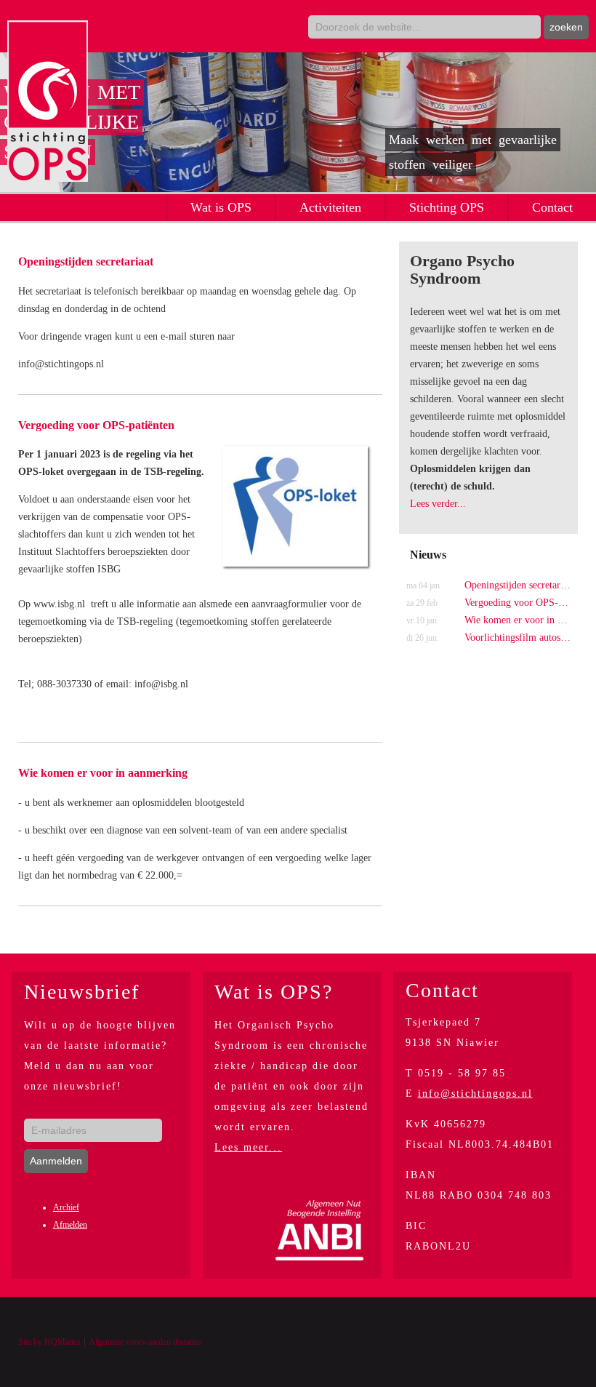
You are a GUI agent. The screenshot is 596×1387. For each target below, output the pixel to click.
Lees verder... (438, 503)
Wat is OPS (220, 207)
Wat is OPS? (273, 991)
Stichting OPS (446, 207)
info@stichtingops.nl (475, 1093)
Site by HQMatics (49, 1342)
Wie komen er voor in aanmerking (103, 773)
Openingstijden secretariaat (85, 261)
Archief (66, 1207)
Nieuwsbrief (82, 991)
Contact (552, 207)
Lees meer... (248, 1147)
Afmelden (70, 1225)
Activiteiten (330, 207)
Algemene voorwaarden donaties (145, 1342)
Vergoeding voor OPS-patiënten (96, 425)
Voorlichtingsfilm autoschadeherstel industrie (488, 637)
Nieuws (428, 554)
